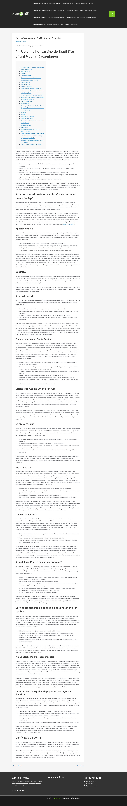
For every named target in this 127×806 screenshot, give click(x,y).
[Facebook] (12, 790)
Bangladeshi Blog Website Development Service (46, 3)
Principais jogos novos (27, 119)
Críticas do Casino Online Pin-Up (30, 80)
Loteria (23, 114)
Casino (18, 41)
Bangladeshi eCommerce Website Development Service (48, 10)
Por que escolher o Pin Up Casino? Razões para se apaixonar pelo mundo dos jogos (32, 135)
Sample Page (74, 24)
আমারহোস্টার (57, 798)
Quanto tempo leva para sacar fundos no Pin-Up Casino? (32, 122)
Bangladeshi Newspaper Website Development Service (48, 17)
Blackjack (23, 112)
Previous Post (16, 766)
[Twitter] (17, 790)
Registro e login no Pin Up (28, 138)
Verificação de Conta (26, 101)
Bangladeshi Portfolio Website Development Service (81, 17)
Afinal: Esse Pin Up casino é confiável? (31, 89)
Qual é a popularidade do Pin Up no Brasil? (32, 106)
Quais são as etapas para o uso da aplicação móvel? (30, 130)
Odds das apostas (26, 125)
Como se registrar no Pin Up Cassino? (31, 78)
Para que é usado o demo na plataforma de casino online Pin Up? (32, 68)
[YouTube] (23, 790)
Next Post (80, 766)
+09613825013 (89, 784)
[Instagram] (20, 790)
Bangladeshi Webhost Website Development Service (48, 24)
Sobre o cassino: (25, 82)
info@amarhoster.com (91, 786)
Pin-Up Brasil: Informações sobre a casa (31, 95)
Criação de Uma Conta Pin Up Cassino (31, 144)
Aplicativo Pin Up (25, 71)
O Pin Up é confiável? (26, 86)
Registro (23, 74)
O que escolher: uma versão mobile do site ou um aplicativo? (32, 109)
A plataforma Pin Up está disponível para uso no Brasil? (32, 141)
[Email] (15, 790)
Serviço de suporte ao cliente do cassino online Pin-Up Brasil (32, 92)
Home (67, 24)
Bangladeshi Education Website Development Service (82, 10)
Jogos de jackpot (25, 84)
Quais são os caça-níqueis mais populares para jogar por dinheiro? (32, 98)
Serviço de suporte (26, 76)
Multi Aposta (24, 127)
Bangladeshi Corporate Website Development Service (78, 3)
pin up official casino (68, 224)
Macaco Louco (25, 104)
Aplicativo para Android (27, 117)
